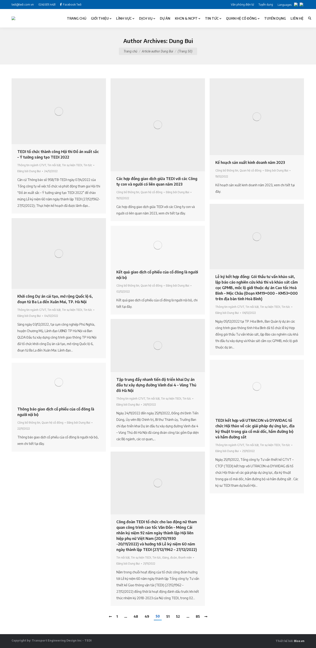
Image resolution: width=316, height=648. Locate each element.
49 (147, 616)
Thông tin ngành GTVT (31, 165)
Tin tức (88, 165)
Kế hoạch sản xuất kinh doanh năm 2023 (250, 162)
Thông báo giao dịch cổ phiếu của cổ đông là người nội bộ (55, 412)
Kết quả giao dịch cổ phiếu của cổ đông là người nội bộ (157, 275)
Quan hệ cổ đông (151, 192)
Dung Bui (181, 40)
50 (158, 616)
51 (168, 616)
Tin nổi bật (54, 165)
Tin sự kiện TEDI (72, 165)
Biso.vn (299, 641)
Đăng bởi (29, 171)
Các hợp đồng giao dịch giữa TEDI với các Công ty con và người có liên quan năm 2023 (156, 181)
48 (135, 616)
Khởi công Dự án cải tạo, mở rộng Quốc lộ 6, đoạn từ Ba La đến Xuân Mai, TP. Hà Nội (55, 299)
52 (178, 616)
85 (198, 616)
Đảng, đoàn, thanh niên (177, 557)
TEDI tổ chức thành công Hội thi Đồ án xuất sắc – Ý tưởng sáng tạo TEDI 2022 (58, 154)
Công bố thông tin (127, 192)
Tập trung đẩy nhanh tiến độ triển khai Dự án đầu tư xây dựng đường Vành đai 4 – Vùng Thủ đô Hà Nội (156, 385)
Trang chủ (130, 51)
